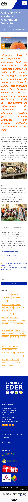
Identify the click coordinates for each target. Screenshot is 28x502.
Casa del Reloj (15, 294)
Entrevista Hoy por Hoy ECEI (18, 323)
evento (18, 330)
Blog (8, 29)
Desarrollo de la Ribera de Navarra (11, 304)
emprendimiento (14, 317)
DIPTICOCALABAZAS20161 (9, 255)
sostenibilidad (16, 362)
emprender (5, 317)
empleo (17, 314)
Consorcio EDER (16, 297)
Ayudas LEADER (6, 294)
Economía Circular (20, 307)
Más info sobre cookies (14, 497)
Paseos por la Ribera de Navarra (10, 346)
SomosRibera (7, 442)
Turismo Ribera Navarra (9, 440)
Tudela (4, 365)
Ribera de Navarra (6, 356)
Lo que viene (5, 336)
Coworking (12, 301)
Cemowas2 (6, 437)
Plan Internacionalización (9, 349)
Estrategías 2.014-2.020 (7, 330)
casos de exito (6, 297)
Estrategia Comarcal (16, 327)
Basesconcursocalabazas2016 (10, 252)
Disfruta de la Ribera (8, 267)
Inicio (5, 29)
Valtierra (8, 269)
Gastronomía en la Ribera (8, 333)
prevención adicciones (8, 353)
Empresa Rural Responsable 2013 (10, 320)
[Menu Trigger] (24, 3)
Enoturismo (5, 323)
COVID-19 (4, 301)
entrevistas (5, 327)
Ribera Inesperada (18, 356)
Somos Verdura (6, 362)
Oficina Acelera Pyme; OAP (8, 343)
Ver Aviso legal (22, 495)
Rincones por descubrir (20, 263)
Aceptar (14, 499)
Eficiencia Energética (7, 314)
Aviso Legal (19, 487)
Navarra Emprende (18, 340)
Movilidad (23, 336)
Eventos (11, 263)
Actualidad (21, 26)
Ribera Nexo (5, 359)
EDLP (3, 310)
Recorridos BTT (20, 353)
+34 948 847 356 (8, 419)
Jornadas (20, 333)
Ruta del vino (14, 359)
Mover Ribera (14, 336)
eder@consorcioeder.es (11, 421)
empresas (23, 320)
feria (15, 267)
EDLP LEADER (10, 310)
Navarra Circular (6, 340)
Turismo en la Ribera (6, 265)
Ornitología (21, 343)
